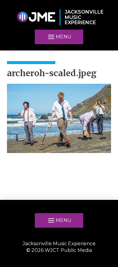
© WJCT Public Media (59, 250)
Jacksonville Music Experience (59, 243)
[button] (59, 37)
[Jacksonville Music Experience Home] (36, 17)
